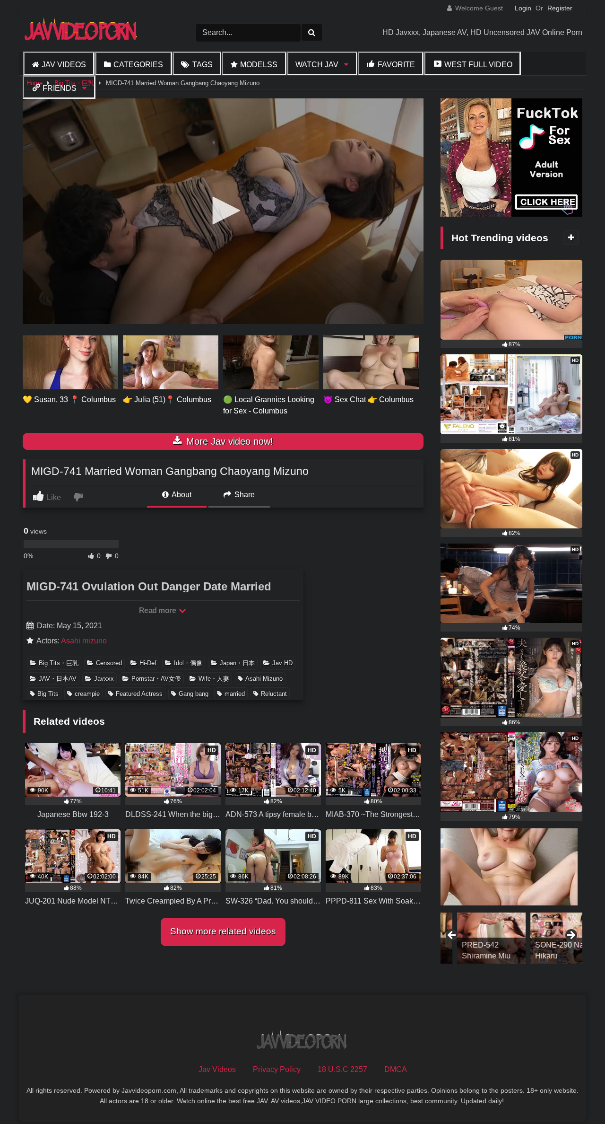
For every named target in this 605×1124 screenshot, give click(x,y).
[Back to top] (575, 1096)
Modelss (258, 65)
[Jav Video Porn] (82, 32)
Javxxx (104, 678)
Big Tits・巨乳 (58, 663)
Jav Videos (64, 65)
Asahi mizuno (84, 641)
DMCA (395, 1069)
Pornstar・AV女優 (156, 678)
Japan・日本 (237, 663)
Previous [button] (452, 936)
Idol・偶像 (188, 663)
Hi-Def (147, 663)
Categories (138, 65)
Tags (202, 65)
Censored (109, 663)
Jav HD (282, 663)
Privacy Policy (277, 1069)
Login (523, 8)
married (235, 693)
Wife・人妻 (214, 678)
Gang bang (193, 693)
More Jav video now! (228, 441)
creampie (87, 693)
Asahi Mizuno (264, 678)
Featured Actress (139, 693)
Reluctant (274, 693)
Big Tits (48, 693)
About (180, 495)
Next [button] (570, 936)
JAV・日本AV (58, 678)
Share (244, 495)
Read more (158, 610)
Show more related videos (223, 931)
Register (559, 8)
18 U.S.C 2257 (342, 1069)
